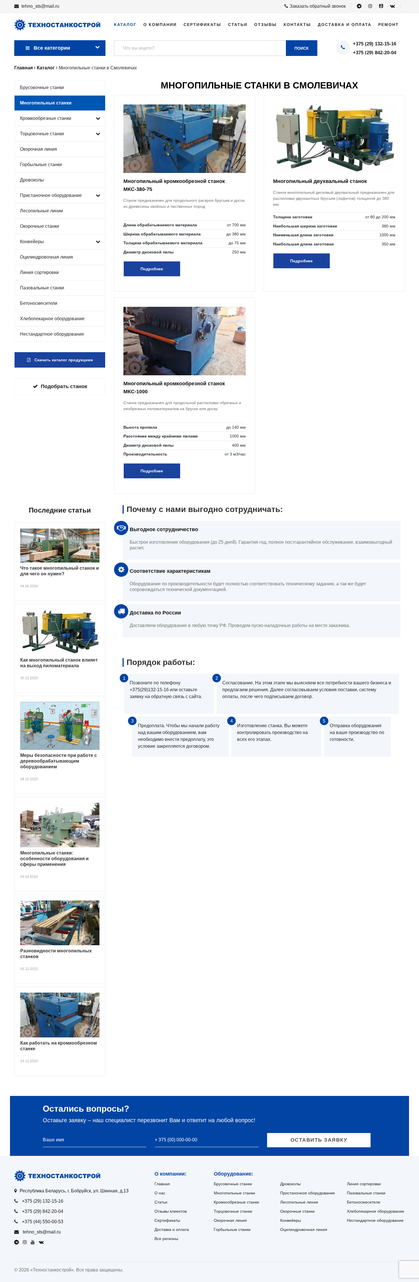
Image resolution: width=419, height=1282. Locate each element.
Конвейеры (32, 241)
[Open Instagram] (370, 6)
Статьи (237, 24)
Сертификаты (202, 24)
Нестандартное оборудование (52, 334)
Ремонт (388, 24)
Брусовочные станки (42, 87)
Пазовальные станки (42, 287)
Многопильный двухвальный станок (320, 181)
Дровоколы (32, 180)
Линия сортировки (39, 272)
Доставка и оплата (344, 24)
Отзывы (265, 24)
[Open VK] (392, 6)
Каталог (125, 24)
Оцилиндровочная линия (46, 257)
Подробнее (152, 269)
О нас (159, 1193)
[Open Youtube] (381, 6)
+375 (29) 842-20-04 (374, 52)
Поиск (301, 48)
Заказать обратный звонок (318, 6)
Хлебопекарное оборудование (52, 318)
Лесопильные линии (41, 210)
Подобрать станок (64, 386)
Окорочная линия (38, 149)
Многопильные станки (46, 102)
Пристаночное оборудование (51, 195)
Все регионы (166, 1238)
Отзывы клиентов (170, 1211)
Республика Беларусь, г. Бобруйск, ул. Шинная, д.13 (74, 1190)
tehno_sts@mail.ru (40, 6)
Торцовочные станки (42, 133)
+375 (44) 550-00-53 (42, 1221)
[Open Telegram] (359, 6)
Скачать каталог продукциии (63, 360)
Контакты (297, 24)
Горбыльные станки (41, 164)
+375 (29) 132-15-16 (374, 44)
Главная (162, 1184)
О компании (160, 24)
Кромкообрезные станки (45, 118)
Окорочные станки (39, 226)
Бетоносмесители (38, 303)
